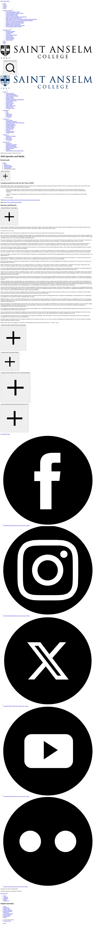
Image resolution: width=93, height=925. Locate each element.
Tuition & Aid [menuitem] (9, 114)
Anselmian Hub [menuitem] (9, 102)
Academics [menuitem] (5, 118)
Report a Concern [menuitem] (10, 103)
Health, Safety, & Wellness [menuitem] (11, 147)
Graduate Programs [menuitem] (10, 124)
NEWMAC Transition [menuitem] (11, 136)
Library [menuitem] (4, 7)
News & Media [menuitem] (9, 39)
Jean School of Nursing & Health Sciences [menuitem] (15, 122)
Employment (6, 912)
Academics (5, 898)
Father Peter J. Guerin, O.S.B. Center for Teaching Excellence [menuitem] (19, 20)
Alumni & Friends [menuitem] (10, 37)
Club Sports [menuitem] (8, 137)
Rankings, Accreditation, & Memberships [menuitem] (15, 99)
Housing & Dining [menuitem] (10, 148)
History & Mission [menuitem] (10, 93)
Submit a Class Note (7, 910)
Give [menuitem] (4, 43)
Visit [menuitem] (4, 41)
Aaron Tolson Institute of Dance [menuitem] (13, 12)
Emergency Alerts (7, 921)
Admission (5, 897)
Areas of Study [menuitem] (9, 120)
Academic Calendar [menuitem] (10, 127)
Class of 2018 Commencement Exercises (13, 202)
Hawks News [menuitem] (9, 139)
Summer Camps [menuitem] (9, 106)
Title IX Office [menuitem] (9, 104)
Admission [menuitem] (5, 110)
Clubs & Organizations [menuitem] (11, 145)
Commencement (7, 167)
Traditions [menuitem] (8, 149)
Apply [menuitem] (4, 42)
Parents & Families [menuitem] (10, 38)
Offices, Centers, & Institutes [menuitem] (12, 95)
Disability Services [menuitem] (10, 132)
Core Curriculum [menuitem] (9, 128)
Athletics (5, 899)
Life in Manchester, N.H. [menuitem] (11, 100)
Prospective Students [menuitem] (10, 31)
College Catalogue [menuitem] (10, 126)
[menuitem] (10, 67)
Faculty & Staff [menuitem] (9, 36)
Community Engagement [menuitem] (11, 144)
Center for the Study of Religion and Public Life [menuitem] (16, 16)
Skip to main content (5, 1)
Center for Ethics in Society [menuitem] (12, 15)
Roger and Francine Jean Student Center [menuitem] (14, 150)
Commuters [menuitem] (8, 33)
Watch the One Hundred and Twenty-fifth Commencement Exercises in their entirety (22, 200)
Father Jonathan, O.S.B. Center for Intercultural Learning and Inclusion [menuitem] (21, 19)
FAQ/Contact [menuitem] (9, 115)
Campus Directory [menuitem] (10, 97)
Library (4, 906)
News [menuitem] (4, 3)
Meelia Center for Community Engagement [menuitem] (15, 25)
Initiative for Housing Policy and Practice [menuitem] (15, 23)
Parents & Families (8, 166)
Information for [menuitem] (6, 30)
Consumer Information (8, 913)
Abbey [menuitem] (4, 8)
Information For (7, 165)
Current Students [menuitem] (9, 32)
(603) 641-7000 (4, 893)
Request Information (7, 911)
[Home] (46, 58)
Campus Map (6, 907)
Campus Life (6, 900)
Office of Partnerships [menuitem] (10, 105)
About (5, 164)
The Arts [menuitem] (5, 5)
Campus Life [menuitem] (6, 142)
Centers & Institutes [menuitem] (7, 10)
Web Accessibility (7, 915)
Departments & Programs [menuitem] (11, 121)
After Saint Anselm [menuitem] (10, 108)
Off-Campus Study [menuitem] (10, 131)
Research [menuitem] (8, 130)
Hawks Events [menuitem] (9, 138)
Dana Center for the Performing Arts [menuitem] (14, 18)
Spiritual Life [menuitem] (9, 143)
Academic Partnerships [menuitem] (11, 125)
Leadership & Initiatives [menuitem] (11, 94)
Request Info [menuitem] (9, 116)
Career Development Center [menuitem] (12, 14)
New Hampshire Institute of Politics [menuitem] (13, 26)
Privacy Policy (6, 916)
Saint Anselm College (5, 434)
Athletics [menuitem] (5, 134)
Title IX (5, 917)
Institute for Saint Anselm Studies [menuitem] (13, 24)
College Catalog (6, 908)
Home (4, 162)
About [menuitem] (4, 92)
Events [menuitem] (4, 4)
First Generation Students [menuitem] (11, 35)
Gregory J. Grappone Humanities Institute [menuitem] (15, 21)
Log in (4, 923)
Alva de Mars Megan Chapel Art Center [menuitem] (14, 13)
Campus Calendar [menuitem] (10, 98)
